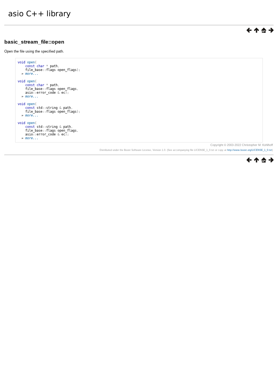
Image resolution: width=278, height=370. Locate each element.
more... (32, 74)
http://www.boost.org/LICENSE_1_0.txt (249, 150)
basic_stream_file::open (34, 42)
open (31, 62)
